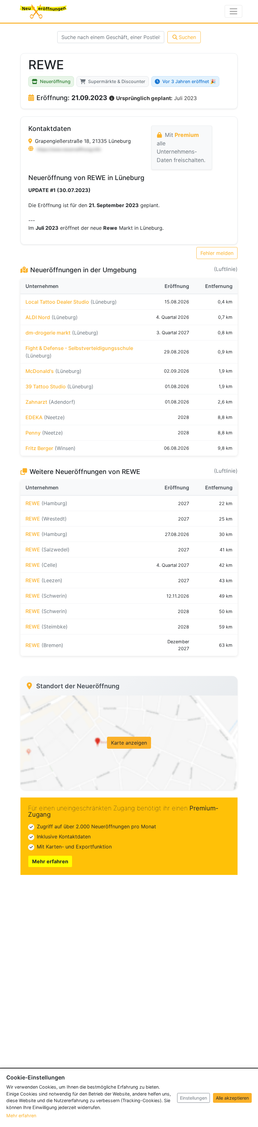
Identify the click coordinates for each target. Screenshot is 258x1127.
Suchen (187, 37)
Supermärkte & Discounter (116, 81)
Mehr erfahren (50, 861)
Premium (187, 135)
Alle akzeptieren (232, 1098)
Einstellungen (193, 1098)
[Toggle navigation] (233, 11)
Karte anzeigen (129, 743)
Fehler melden (216, 253)
